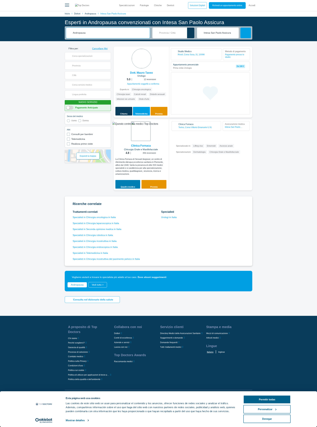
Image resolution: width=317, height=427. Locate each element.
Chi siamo (72, 338)
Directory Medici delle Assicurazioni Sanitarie (180, 333)
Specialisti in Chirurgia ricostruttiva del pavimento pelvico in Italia (106, 259)
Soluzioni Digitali (197, 5)
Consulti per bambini (82, 134)
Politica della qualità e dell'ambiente (84, 379)
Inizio (67, 13)
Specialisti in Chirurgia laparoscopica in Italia (96, 223)
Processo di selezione (78, 352)
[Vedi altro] (165, 53)
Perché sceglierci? (76, 343)
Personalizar (265, 409)
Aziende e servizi (121, 342)
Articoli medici (212, 338)
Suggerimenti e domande (171, 338)
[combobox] (110, 33)
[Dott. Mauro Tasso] (141, 58)
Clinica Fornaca (141, 145)
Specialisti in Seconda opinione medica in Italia (97, 229)
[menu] (67, 5)
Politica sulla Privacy (77, 361)
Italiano (210, 352)
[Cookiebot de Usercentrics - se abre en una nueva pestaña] (43, 420)
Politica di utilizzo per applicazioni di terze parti (88, 375)
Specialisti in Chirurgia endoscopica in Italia (95, 247)
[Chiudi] (246, 277)
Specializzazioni (127, 5)
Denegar (267, 418)
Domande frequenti (168, 342)
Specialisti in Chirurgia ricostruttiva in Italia (95, 241)
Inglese (221, 352)
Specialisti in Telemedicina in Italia (90, 253)
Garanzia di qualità (76, 347)
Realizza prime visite (82, 143)
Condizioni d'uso (75, 365)
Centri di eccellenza (123, 338)
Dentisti (170, 5)
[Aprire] (108, 56)
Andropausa (90, 13)
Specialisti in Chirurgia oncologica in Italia (94, 217)
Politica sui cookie (76, 370)
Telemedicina (78, 139)
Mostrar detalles (75, 420)
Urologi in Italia (169, 217)
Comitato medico (75, 356)
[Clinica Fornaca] (141, 131)
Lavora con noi (120, 347)
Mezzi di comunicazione (217, 333)
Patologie (144, 5)
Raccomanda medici (123, 361)
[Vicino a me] (190, 33)
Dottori (77, 13)
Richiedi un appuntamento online (227, 5)
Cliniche (158, 5)
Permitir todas (267, 399)
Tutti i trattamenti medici (170, 347)
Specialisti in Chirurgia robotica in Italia (93, 235)
